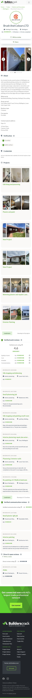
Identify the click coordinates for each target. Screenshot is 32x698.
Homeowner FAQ (7, 643)
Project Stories (6, 654)
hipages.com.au (12, 693)
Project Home (6, 649)
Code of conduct (21, 654)
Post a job (5, 633)
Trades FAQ (20, 641)
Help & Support (21, 652)
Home (2, 7)
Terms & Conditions (7, 682)
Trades (8, 7)
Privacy (15, 682)
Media (18, 657)
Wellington (6, 9)
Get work (19, 633)
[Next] (28, 59)
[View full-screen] (29, 49)
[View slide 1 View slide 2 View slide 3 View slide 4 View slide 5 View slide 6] (16, 59)
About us (19, 649)
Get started (16, 605)
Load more (7, 333)
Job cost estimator (7, 638)
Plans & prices (20, 636)
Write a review (16, 37)
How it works (6, 636)
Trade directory (6, 641)
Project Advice (6, 652)
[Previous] (3, 59)
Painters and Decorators (18, 7)
